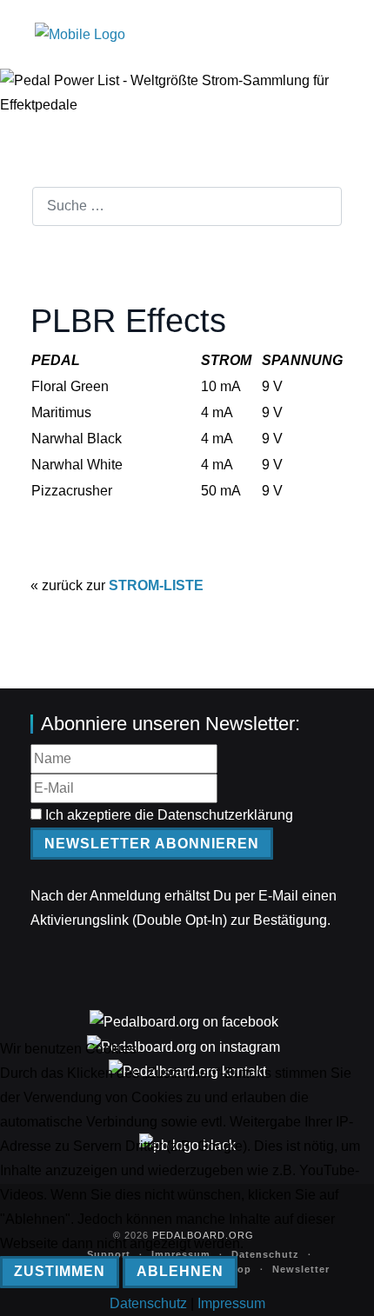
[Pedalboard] (80, 34)
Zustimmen (59, 1271)
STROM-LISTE (156, 585)
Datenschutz (148, 1303)
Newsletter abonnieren (151, 843)
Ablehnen (180, 1271)
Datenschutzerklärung (225, 815)
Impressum (231, 1303)
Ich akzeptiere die (167, 815)
